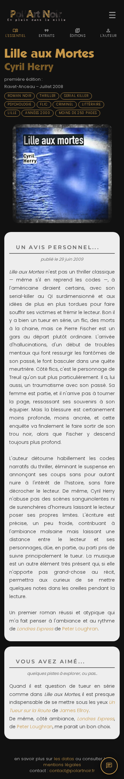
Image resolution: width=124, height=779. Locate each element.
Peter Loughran (80, 628)
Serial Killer (76, 95)
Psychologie (19, 104)
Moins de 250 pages (78, 112)
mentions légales (62, 764)
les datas (64, 759)
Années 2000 (37, 112)
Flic (44, 104)
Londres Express (35, 628)
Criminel (64, 104)
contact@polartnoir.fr (72, 770)
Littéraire (91, 104)
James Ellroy (74, 710)
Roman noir (19, 95)
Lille (12, 112)
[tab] (15, 33)
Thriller (48, 95)
